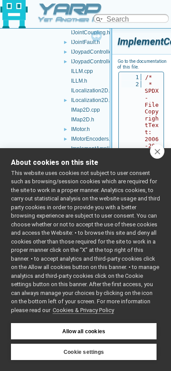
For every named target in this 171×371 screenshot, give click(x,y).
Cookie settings (84, 352)
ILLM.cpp (82, 71)
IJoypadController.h (94, 61)
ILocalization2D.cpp (94, 90)
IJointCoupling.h (90, 32)
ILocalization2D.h (92, 100)
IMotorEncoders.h (92, 139)
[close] (157, 151)
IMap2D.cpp (85, 110)
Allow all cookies (83, 331)
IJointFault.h (85, 42)
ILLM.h (79, 81)
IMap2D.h (82, 119)
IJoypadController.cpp (97, 52)
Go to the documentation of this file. (142, 64)
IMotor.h (80, 129)
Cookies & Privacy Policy (83, 310)
